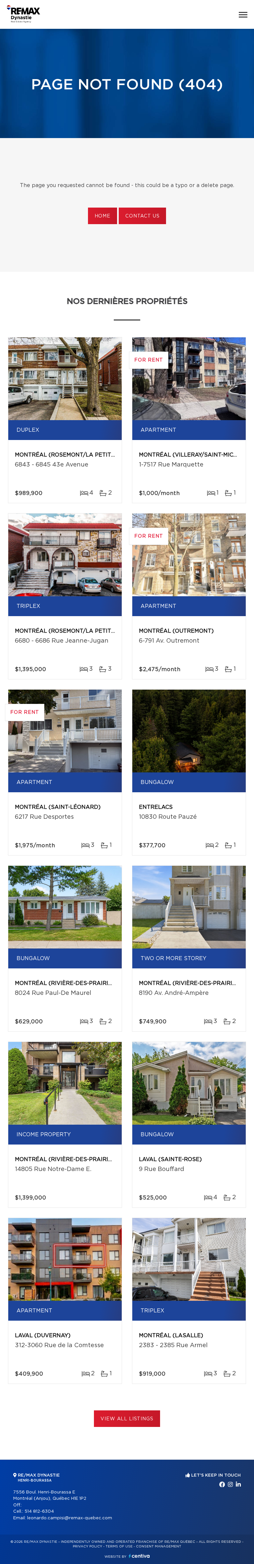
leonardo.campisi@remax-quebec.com (69, 1518)
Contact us (142, 216)
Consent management (158, 1546)
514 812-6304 (39, 1511)
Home (102, 216)
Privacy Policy (87, 1546)
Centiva (139, 1556)
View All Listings (127, 1419)
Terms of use (119, 1546)
